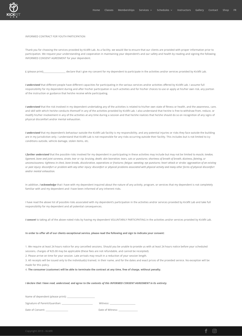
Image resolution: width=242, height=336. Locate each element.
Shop (226, 10)
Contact (213, 10)
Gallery (199, 10)
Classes (109, 10)
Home (96, 10)
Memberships (126, 10)
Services (144, 10)
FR (234, 10)
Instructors (184, 10)
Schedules (163, 10)
